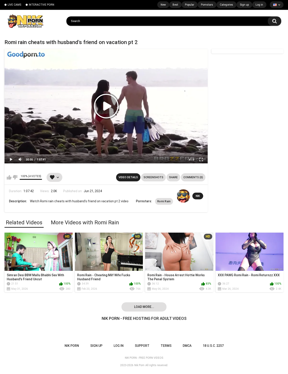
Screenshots (153, 177)
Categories (226, 4)
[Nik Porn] (25, 21)
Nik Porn (139, 365)
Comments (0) (193, 177)
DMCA (187, 345)
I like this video (9, 177)
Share (173, 177)
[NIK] (183, 196)
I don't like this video (15, 177)
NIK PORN (72, 345)
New (163, 4)
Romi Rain (164, 201)
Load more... (144, 307)
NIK (198, 196)
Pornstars (207, 4)
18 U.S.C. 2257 (213, 345)
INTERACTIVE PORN (41, 4)
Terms (166, 345)
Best (175, 4)
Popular (189, 4)
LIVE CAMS (14, 4)
